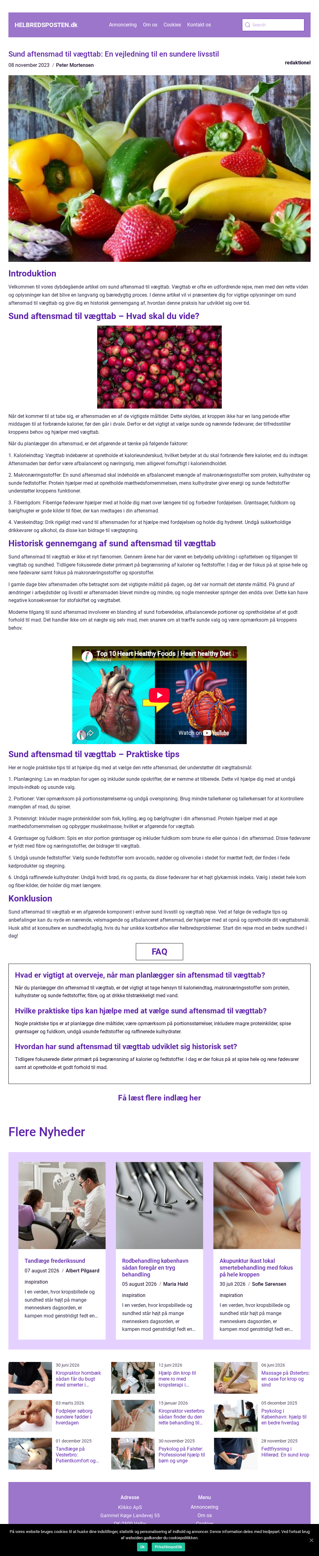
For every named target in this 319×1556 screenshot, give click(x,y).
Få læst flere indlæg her (159, 1097)
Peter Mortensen (75, 65)
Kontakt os (199, 25)
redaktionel (298, 63)
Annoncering (123, 25)
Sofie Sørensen (269, 1284)
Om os (150, 25)
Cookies (172, 25)
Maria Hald (175, 1284)
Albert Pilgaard (82, 1271)
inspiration (36, 1282)
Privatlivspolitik (168, 1547)
